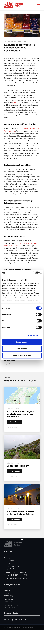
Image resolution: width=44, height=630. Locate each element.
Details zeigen (33, 335)
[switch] (39, 314)
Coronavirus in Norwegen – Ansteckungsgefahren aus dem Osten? (20, 414)
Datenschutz (9, 599)
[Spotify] (25, 619)
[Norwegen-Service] (14, 5)
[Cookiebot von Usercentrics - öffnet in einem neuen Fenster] (33, 272)
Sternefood (16, 103)
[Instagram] (9, 619)
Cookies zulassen (22, 342)
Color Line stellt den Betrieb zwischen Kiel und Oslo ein (21, 512)
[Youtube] (20, 619)
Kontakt (7, 591)
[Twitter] (16, 619)
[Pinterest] (5, 619)
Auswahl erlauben (22, 349)
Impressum (8, 602)
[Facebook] (12, 619)
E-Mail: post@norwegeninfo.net (16, 579)
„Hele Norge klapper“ (18, 465)
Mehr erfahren (14, 422)
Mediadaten (8, 593)
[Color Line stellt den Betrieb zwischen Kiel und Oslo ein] (22, 494)
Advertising (8, 596)
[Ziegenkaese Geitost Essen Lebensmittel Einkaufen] (22, 25)
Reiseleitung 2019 (10, 360)
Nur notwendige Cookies (22, 355)
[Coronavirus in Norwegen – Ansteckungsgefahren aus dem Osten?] (22, 395)
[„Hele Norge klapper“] (22, 447)
